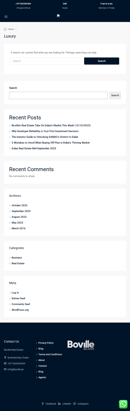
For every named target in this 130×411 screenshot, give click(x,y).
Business (17, 257)
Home (11, 29)
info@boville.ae (23, 8)
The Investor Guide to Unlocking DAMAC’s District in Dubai (45, 136)
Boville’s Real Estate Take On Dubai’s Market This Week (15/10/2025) (51, 125)
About (41, 360)
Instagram (83, 403)
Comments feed (21, 304)
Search (102, 61)
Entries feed (18, 298)
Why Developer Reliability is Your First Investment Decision (45, 131)
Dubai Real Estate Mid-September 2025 (34, 148)
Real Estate (18, 263)
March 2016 (19, 228)
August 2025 (19, 216)
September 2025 (21, 211)
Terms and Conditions (50, 354)
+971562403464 (23, 4)
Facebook (51, 403)
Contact (42, 366)
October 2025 (19, 205)
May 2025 (17, 222)
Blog (40, 348)
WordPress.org (20, 309)
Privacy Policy (45, 343)
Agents (42, 377)
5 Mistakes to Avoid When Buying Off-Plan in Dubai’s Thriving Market (51, 142)
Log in (15, 292)
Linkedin (67, 403)
